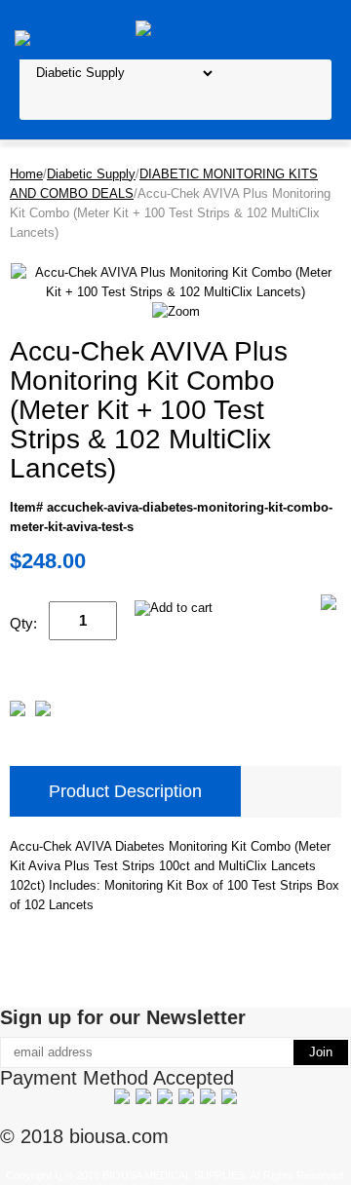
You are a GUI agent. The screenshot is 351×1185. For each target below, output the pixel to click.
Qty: (23, 623)
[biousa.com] (176, 28)
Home (26, 174)
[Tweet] (17, 712)
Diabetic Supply (91, 174)
